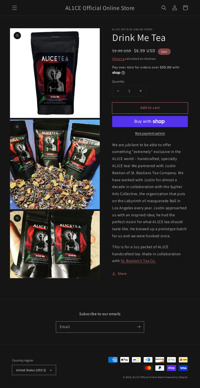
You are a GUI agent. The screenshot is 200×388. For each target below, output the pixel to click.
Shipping (118, 58)
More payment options (150, 133)
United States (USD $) (31, 370)
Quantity (118, 81)
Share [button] (122, 273)
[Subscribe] (138, 327)
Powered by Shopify (176, 377)
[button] (14, 7)
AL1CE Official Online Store (148, 377)
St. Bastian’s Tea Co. (138, 260)
